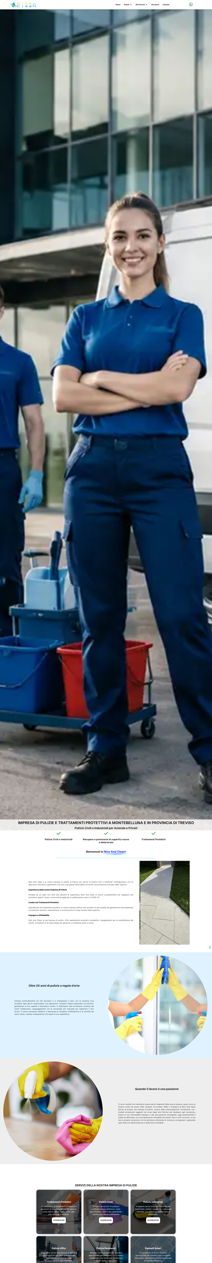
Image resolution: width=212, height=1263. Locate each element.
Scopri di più (59, 1220)
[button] (142, 903)
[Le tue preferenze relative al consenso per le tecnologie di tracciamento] (210, 947)
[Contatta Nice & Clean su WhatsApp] (191, 4)
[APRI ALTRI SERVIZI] (147, 4)
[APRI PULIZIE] (131, 4)
